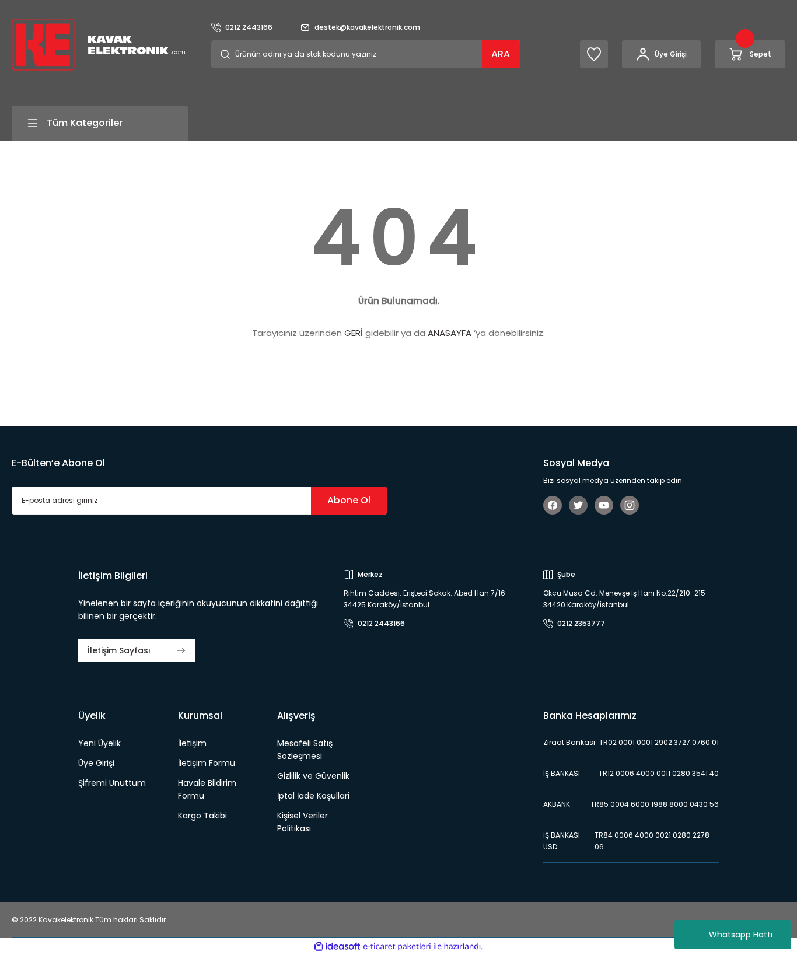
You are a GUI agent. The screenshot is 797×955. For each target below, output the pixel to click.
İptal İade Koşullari (313, 796)
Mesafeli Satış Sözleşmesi (305, 749)
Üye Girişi (96, 763)
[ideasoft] (337, 946)
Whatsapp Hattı (740, 934)
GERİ (353, 333)
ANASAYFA (449, 333)
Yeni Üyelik (99, 743)
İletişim (192, 743)
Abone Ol (348, 500)
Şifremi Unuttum (112, 783)
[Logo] (98, 44)
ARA (500, 54)
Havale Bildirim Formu (207, 789)
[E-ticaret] (397, 947)
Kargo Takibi (202, 815)
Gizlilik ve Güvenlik (313, 776)
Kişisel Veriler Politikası (302, 822)
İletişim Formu (206, 763)
